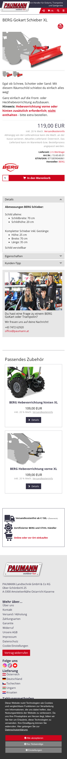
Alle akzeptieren (24, 738)
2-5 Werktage (57, 152)
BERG (62, 161)
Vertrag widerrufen (16, 653)
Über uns (7, 605)
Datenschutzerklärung (16, 729)
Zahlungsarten (10, 619)
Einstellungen (23, 751)
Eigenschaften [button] (14, 256)
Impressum (9, 637)
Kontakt (6, 610)
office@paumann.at (17, 331)
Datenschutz (9, 641)
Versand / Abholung (14, 614)
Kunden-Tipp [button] (13, 263)
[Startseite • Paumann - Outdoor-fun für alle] (15, 6)
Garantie (7, 623)
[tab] (33, 199)
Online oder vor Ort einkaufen (31, 537)
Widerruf (7, 628)
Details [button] (9, 199)
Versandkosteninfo (54, 131)
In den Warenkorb (38, 178)
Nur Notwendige (24, 745)
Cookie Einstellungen (14, 646)
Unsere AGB (9, 632)
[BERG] (33, 167)
